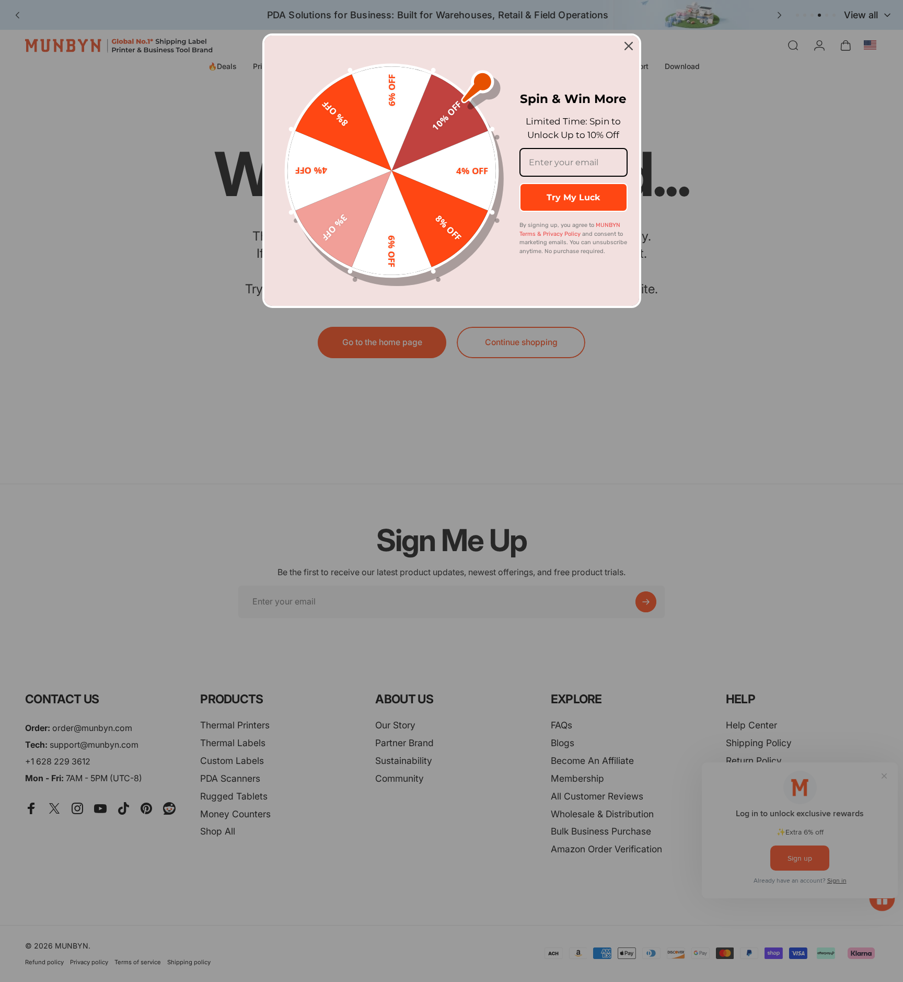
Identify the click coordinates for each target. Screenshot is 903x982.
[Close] (628, 46)
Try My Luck (573, 197)
